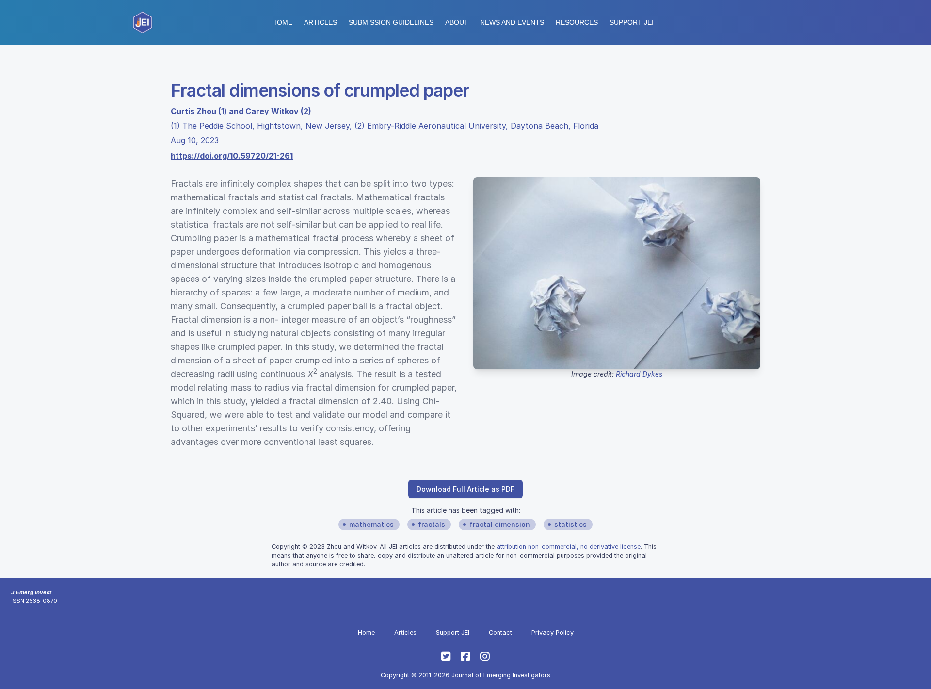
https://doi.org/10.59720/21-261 (232, 156)
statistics (570, 524)
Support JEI (452, 632)
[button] (391, 22)
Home (282, 22)
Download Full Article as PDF (465, 489)
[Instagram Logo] (485, 656)
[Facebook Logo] (465, 656)
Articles (320, 22)
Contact (500, 632)
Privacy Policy (552, 632)
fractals (431, 524)
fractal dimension (499, 524)
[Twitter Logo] (446, 656)
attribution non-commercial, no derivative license (569, 546)
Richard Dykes (639, 374)
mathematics (371, 524)
